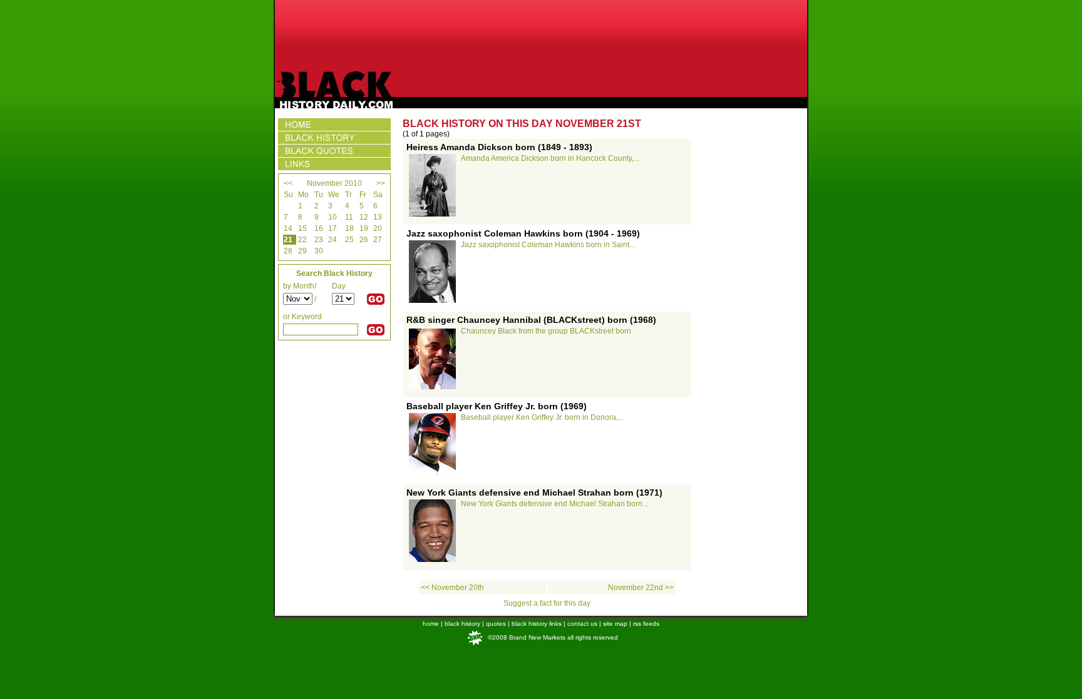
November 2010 (334, 183)
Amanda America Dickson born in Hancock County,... (550, 158)
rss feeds (646, 623)
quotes (496, 623)
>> (380, 183)
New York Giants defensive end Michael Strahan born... (554, 503)
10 (332, 217)
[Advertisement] (541, 36)
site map (615, 623)
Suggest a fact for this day (546, 603)
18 (349, 228)
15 (302, 228)
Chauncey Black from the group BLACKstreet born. (547, 331)
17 (332, 228)
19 (363, 228)
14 (288, 228)
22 (302, 239)
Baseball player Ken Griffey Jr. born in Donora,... (542, 417)
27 (377, 239)
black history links (537, 623)
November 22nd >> (641, 587)
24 (332, 239)
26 (363, 239)
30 (318, 251)
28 (288, 251)
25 (349, 239)
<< (288, 183)
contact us (582, 623)
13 (377, 217)
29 (302, 251)
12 (363, 217)
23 (318, 239)
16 (318, 228)
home (431, 623)
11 (349, 217)
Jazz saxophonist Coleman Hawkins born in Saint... (548, 244)
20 (377, 228)
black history (462, 623)
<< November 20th (452, 587)
